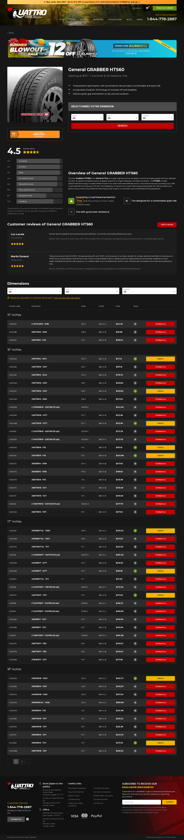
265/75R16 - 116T (38, 512)
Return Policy (74, 796)
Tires (72, 19)
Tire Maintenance (100, 799)
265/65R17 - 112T (38, 627)
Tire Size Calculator (101, 788)
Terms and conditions (154, 837)
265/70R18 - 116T (39, 751)
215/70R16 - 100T (39, 359)
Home (62, 19)
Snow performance (27, 190)
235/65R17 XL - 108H (40, 531)
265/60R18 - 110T (39, 727)
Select (160, 359)
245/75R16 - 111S (38, 447)
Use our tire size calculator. (67, 298)
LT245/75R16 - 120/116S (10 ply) (45, 431)
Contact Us (16, 819)
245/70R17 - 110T (39, 595)
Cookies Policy (74, 799)
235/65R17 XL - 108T (40, 539)
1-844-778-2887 (162, 19)
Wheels (84, 19)
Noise (21, 172)
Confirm (169, 802)
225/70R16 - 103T (39, 367)
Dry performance (26, 178)
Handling (22, 201)
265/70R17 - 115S (38, 643)
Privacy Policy (170, 837)
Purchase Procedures (77, 788)
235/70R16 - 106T (39, 383)
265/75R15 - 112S (38, 340)
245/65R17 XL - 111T (40, 579)
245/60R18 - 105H (39, 694)
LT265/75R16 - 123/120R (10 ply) (45, 504)
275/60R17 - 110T (39, 659)
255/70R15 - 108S (39, 332)
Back (11, 33)
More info (130, 53)
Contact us (160, 324)
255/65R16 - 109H (39, 463)
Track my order (164, 8)
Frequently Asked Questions (75, 804)
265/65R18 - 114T (38, 735)
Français (136, 8)
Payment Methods (76, 792)
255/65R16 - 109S (39, 472)
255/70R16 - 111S (38, 480)
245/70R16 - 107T (39, 415)
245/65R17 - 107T (39, 563)
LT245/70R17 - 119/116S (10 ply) (45, 587)
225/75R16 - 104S (39, 375)
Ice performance (25, 195)
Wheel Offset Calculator (103, 796)
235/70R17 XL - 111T (40, 547)
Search (123, 125)
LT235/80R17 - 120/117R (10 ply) (45, 555)
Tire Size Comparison (102, 792)
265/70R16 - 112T (39, 488)
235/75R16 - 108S (39, 399)
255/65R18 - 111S (38, 710)
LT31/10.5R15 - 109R (40, 324)
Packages (98, 19)
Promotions (115, 19)
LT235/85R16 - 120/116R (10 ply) (45, 407)
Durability (23, 161)
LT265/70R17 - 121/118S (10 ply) (45, 635)
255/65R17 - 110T (38, 619)
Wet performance (26, 184)
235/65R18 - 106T (39, 686)
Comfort (22, 167)
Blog (129, 19)
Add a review (167, 224)
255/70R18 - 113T (39, 719)
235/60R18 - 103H (39, 678)
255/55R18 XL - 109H (40, 702)
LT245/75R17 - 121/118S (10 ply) (45, 603)
